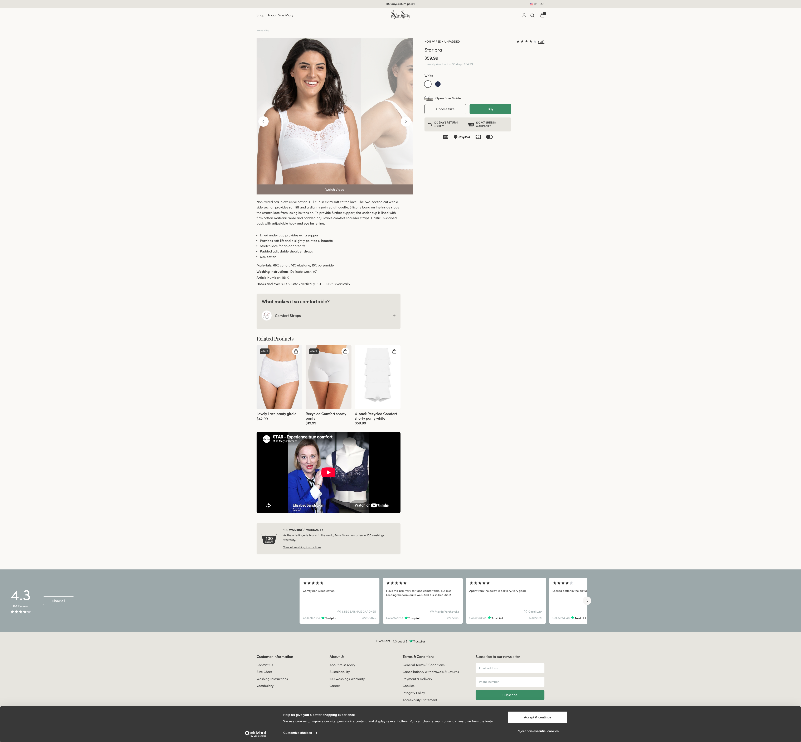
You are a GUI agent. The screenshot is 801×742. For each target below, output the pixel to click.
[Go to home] (400, 15)
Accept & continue (537, 717)
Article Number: (269, 278)
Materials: (264, 265)
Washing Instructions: (273, 272)
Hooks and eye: (268, 284)
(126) (541, 41)
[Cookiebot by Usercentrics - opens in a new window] (255, 734)
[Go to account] (524, 15)
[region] (443, 600)
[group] (279, 377)
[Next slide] (587, 601)
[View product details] (279, 415)
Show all (58, 601)
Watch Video (334, 189)
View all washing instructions (302, 547)
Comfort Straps (288, 315)
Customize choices (297, 733)
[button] (427, 84)
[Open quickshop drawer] (296, 351)
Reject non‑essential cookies (537, 731)
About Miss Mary (280, 15)
